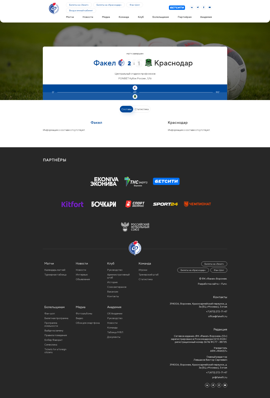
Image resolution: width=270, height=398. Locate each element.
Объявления (83, 279)
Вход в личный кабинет (81, 10)
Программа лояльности (51, 324)
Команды (112, 327)
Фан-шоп (49, 313)
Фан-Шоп (135, 5)
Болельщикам (160, 16)
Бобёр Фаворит (53, 339)
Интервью (82, 274)
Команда (124, 16)
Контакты (113, 296)
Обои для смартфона (88, 322)
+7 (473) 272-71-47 (216, 311)
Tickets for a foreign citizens (55, 351)
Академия (206, 16)
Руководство (114, 269)
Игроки (143, 269)
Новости (87, 16)
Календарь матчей (54, 269)
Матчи (70, 16)
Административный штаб (118, 276)
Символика (50, 344)
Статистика (142, 109)
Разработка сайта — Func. (212, 283)
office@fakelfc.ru (217, 316)
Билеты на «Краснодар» (109, 5)
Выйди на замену (53, 330)
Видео (79, 318)
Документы (113, 336)
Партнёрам (185, 16)
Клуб (141, 16)
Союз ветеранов (116, 286)
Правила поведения (55, 335)
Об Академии (114, 313)
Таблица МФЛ (115, 332)
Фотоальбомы (84, 313)
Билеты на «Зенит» (79, 5)
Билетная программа (56, 318)
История (112, 282)
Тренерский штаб (149, 274)
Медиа (106, 16)
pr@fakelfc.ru (219, 377)
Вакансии (112, 291)
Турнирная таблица (55, 274)
